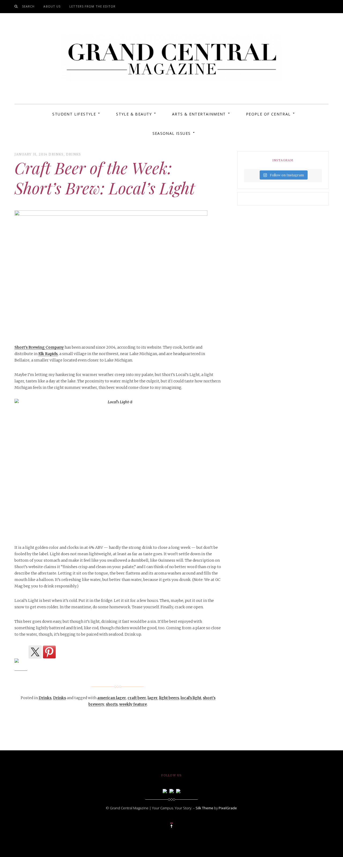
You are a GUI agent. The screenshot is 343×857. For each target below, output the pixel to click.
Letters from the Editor (92, 6)
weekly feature (133, 704)
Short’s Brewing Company (39, 347)
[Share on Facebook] (20, 664)
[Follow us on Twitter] (171, 790)
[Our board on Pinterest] (178, 790)
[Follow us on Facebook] (165, 790)
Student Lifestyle (74, 114)
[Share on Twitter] (35, 652)
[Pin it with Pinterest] (49, 652)
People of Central (268, 114)
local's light (191, 697)
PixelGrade (228, 808)
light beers (169, 697)
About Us (52, 6)
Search (28, 6)
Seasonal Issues (171, 133)
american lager (111, 697)
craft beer (137, 697)
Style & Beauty (134, 114)
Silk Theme (204, 808)
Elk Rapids (48, 353)
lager (153, 697)
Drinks (56, 154)
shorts (112, 704)
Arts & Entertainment (199, 114)
